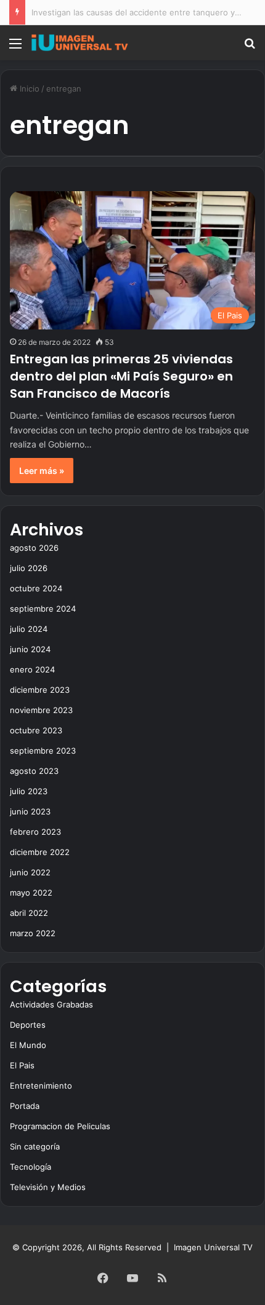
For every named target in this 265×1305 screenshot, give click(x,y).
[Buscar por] (249, 47)
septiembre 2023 (43, 750)
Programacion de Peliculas (60, 1126)
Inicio (28, 88)
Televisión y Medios (48, 1187)
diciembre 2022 (40, 852)
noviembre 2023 (41, 710)
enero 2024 (32, 669)
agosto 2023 (34, 771)
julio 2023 (28, 791)
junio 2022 (30, 872)
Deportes (28, 1025)
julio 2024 (28, 629)
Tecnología (30, 1167)
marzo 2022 (32, 933)
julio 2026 (28, 568)
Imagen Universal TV (213, 1247)
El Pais (22, 1065)
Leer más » (41, 470)
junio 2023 (30, 811)
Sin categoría (35, 1146)
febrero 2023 (35, 832)
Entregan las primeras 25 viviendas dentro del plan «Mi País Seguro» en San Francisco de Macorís (121, 376)
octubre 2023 (36, 730)
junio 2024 (30, 649)
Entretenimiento (41, 1085)
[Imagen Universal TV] (80, 43)
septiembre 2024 (43, 608)
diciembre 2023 (40, 690)
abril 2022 (29, 913)
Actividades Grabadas (51, 1004)
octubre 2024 (36, 588)
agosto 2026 (34, 548)
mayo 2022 (31, 892)
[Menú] (15, 47)
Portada (24, 1106)
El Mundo (28, 1045)
